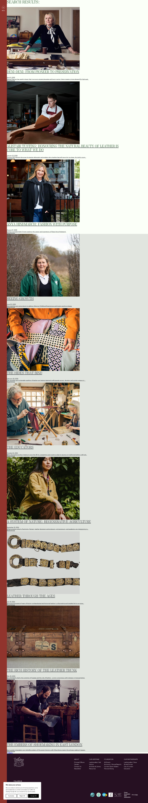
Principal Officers (79, 762)
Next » (11, 753)
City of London (128, 766)
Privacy (126, 792)
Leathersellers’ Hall (95, 762)
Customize (11, 796)
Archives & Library (95, 766)
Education (127, 769)
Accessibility (127, 794)
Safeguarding (127, 797)
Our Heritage (94, 759)
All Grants (107, 762)
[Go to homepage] (19, 763)
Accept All (33, 796)
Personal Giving (109, 769)
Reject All (22, 796)
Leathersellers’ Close (130, 762)
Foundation (108, 759)
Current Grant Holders (111, 766)
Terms (125, 795)
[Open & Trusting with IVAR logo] (99, 795)
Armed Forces (128, 764)
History (91, 764)
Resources (92, 769)
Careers (76, 764)
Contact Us (77, 766)
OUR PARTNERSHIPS (131, 759)
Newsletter (77, 769)
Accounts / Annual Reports (112, 764)
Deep (136, 794)
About (76, 759)
